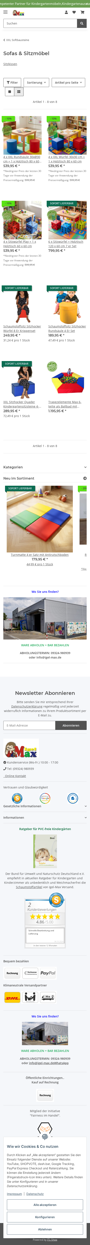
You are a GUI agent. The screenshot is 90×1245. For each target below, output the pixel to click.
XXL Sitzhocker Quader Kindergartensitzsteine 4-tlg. (21, 404)
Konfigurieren (45, 1217)
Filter (14, 82)
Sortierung (34, 82)
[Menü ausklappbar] (5, 10)
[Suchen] (82, 23)
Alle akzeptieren (45, 1205)
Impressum (14, 1194)
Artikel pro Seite (66, 82)
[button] (66, 12)
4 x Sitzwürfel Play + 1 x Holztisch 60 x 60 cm (19, 244)
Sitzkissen (10, 64)
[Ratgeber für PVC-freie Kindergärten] (45, 851)
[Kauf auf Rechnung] (45, 1095)
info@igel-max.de (41, 1063)
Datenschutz (35, 1194)
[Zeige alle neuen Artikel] (85, 478)
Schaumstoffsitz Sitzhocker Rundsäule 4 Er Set (67, 328)
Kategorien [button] (13, 467)
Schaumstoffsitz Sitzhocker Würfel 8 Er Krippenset (22, 328)
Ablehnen (45, 1229)
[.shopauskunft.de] (73, 798)
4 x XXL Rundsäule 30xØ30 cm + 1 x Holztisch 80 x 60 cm (21, 159)
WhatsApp (61, 1063)
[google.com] (45, 798)
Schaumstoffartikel (29, 887)
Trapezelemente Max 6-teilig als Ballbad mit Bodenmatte (64, 404)
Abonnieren (71, 725)
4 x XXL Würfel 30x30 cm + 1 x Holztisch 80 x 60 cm (66, 159)
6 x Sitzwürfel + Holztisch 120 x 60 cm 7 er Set (65, 244)
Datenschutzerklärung (26, 706)
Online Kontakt (14, 776)
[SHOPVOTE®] (17, 798)
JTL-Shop (52, 1239)
